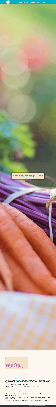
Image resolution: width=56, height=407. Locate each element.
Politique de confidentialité (41, 405)
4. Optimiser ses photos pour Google (11, 363)
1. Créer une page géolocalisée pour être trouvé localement (14, 359)
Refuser (35, 405)
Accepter (32, 405)
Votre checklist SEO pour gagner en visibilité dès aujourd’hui (14, 367)
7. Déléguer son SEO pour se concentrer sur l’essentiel (14, 366)
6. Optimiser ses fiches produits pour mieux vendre (13, 365)
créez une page (18, 380)
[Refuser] (54, 405)
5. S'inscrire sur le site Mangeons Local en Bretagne (13, 364)
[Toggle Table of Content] (26, 358)
